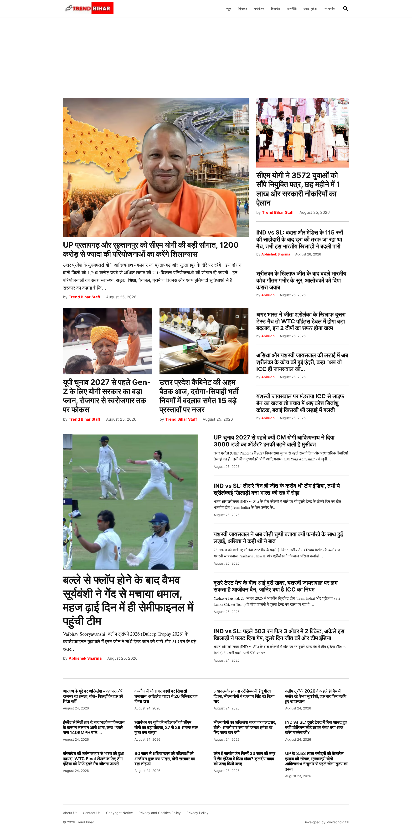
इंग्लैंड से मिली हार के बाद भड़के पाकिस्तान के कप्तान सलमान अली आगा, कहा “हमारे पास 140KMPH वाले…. (93, 727)
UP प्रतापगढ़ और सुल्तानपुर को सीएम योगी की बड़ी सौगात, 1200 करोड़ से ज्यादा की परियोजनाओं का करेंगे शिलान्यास (151, 249)
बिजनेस (275, 8)
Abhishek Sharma (275, 254)
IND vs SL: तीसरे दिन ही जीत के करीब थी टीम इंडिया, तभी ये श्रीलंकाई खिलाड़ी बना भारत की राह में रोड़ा (277, 489)
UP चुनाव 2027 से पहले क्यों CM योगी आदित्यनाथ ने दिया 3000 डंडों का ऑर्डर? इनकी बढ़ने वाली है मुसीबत (274, 441)
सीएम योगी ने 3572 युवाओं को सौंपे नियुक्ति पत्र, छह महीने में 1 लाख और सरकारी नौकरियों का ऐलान (298, 189)
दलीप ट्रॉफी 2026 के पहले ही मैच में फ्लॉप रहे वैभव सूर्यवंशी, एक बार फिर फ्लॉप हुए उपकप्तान (315, 696)
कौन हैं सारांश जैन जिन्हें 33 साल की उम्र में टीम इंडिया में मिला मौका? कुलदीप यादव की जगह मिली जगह (244, 758)
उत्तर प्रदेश (310, 8)
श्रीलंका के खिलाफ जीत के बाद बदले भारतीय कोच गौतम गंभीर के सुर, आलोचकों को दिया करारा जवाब (301, 280)
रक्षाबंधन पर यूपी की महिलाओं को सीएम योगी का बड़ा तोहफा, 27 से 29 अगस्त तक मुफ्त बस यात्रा (166, 727)
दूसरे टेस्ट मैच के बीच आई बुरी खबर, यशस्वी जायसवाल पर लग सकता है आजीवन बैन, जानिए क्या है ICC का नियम (276, 586)
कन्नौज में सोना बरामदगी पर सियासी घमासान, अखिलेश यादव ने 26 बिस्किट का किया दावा (165, 696)
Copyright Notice (119, 813)
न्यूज (229, 8)
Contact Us (91, 813)
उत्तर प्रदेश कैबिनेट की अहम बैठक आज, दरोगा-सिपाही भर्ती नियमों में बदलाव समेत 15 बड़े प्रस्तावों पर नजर (199, 395)
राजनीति (292, 8)
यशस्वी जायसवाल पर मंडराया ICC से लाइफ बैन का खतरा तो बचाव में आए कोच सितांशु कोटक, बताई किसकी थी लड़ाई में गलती (300, 403)
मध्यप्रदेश (329, 8)
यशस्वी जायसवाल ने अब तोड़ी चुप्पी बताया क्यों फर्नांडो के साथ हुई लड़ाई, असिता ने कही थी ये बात (278, 538)
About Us (70, 813)
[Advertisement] (206, 55)
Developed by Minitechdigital (326, 822)
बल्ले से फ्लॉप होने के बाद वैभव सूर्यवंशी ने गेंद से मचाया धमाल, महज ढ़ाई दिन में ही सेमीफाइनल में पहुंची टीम (128, 600)
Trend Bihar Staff (84, 297)
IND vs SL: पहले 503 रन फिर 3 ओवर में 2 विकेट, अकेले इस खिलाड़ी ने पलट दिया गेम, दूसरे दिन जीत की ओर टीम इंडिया (279, 635)
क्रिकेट (242, 8)
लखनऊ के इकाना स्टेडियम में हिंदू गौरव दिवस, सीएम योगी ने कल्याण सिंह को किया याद (244, 696)
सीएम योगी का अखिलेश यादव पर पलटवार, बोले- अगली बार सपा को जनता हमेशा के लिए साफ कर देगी (245, 727)
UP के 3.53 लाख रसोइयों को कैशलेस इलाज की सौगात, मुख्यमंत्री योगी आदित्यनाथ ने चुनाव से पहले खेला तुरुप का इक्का (316, 761)
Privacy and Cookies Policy (160, 813)
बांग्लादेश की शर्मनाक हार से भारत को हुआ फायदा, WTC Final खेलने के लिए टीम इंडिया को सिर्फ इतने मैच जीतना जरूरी (93, 758)
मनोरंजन (259, 8)
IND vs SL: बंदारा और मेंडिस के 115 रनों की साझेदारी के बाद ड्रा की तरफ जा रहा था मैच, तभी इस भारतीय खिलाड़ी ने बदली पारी (299, 239)
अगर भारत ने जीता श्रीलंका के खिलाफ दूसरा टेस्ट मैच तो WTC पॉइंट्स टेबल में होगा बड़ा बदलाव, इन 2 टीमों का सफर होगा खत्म (300, 321)
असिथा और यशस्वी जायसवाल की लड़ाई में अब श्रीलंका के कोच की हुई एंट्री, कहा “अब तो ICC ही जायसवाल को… (302, 362)
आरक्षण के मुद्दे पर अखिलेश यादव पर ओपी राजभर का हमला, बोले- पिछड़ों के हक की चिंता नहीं (93, 696)
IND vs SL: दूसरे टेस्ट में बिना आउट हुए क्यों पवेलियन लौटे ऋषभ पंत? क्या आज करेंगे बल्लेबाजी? (316, 727)
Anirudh (268, 295)
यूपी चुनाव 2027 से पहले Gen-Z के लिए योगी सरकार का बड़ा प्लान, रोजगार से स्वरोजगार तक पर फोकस (107, 395)
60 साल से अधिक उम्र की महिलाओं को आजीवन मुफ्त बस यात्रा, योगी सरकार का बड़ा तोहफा (164, 758)
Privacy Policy (197, 813)
